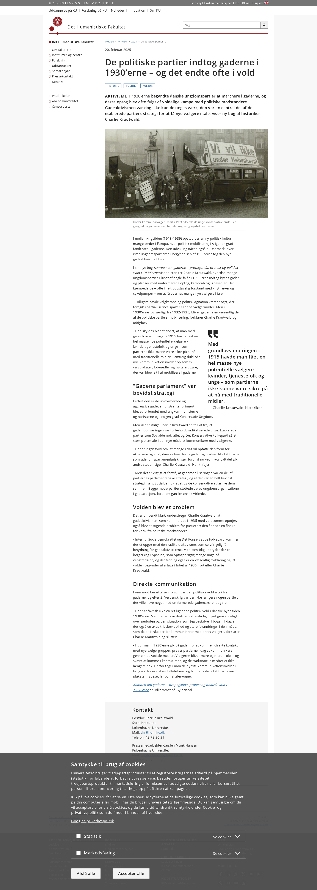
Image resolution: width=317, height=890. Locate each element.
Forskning (59, 60)
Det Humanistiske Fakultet (73, 42)
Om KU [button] (155, 10)
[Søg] (264, 25)
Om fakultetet (62, 50)
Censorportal (62, 106)
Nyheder (122, 41)
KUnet (246, 3)
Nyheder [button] (117, 10)
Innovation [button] (137, 10)
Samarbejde (61, 71)
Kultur (148, 85)
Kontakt (57, 82)
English (258, 3)
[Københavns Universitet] (56, 26)
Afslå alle (86, 873)
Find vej (195, 3)
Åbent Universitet (65, 101)
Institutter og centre (67, 55)
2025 (134, 41)
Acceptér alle (131, 873)
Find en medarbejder (218, 3)
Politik (131, 85)
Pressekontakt (62, 76)
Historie (113, 85)
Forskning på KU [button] (94, 10)
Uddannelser (61, 66)
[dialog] (158, 821)
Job (237, 3)
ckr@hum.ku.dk (153, 732)
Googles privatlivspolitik (92, 821)
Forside (109, 41)
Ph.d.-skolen (61, 96)
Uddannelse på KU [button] (63, 10)
